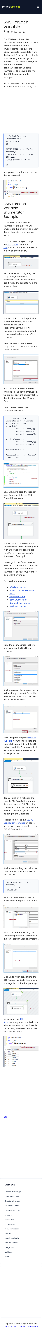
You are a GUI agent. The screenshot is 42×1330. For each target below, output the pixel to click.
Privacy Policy (32, 1326)
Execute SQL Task (12, 1210)
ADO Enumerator (17, 587)
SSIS (5, 247)
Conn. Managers (12, 1196)
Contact (21, 1326)
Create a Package (13, 1191)
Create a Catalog (12, 1201)
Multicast (9, 1252)
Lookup (8, 1233)
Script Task (12, 244)
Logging (8, 1215)
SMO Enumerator (17, 606)
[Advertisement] (21, 112)
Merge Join (9, 1247)
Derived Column (12, 1243)
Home (6, 1326)
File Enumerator (17, 596)
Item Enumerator (17, 599)
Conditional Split (12, 1238)
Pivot (7, 1256)
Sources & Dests (12, 1205)
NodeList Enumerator (19, 603)
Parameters (10, 1224)
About (13, 1326)
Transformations (12, 1229)
